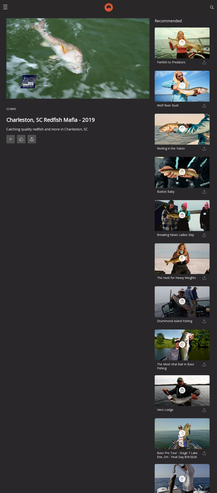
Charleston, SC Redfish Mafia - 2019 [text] (50, 119)
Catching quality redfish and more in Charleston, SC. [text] (47, 129)
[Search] (212, 8)
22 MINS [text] (11, 109)
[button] (5, 7)
